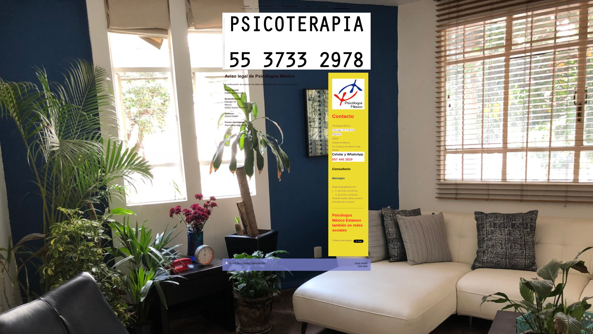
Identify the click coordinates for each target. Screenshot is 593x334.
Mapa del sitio (258, 263)
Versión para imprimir (239, 263)
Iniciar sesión (361, 263)
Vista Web (363, 266)
